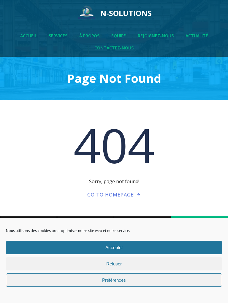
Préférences (114, 280)
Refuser (114, 263)
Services (58, 35)
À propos (89, 35)
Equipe (118, 35)
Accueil (28, 35)
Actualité (197, 35)
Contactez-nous (114, 48)
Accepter (114, 247)
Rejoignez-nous (156, 35)
